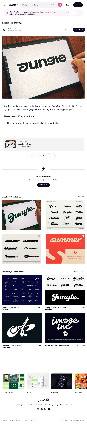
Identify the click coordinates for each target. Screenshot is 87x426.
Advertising (49, 405)
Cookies (31, 420)
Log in (78, 5)
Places (72, 420)
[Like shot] (65, 30)
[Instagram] (45, 409)
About (62, 405)
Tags (66, 420)
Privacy (24, 420)
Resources (80, 420)
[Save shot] (70, 30)
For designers (20, 405)
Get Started (72, 13)
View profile (81, 197)
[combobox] (34, 5)
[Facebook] (42, 409)
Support (69, 405)
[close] (79, 13)
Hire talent (30, 405)
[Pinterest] (49, 409)
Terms (18, 420)
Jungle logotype (24, 144)
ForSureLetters (13, 29)
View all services (79, 272)
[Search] (60, 5)
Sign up (69, 5)
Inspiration (40, 405)
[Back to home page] (13, 4)
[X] (38, 409)
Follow (20, 30)
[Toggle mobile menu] (5, 4)
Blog (56, 405)
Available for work (12, 30)
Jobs (61, 420)
